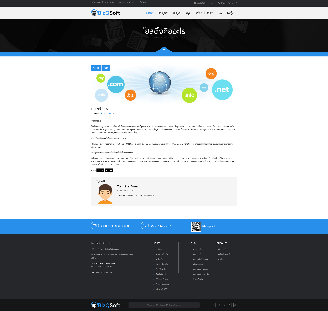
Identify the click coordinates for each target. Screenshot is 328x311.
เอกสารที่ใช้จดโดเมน (200, 259)
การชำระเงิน (197, 249)
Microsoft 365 (161, 289)
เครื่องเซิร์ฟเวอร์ (224, 254)
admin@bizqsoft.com (104, 272)
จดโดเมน (158, 249)
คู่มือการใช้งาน (198, 254)
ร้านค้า (210, 13)
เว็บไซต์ (199, 13)
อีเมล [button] (188, 13)
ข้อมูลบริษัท (222, 249)
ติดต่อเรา (221, 259)
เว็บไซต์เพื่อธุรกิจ (161, 264)
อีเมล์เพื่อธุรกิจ (160, 269)
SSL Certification (162, 279)
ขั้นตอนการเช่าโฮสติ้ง (201, 274)
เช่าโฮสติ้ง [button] (163, 13)
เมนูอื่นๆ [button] (230, 13)
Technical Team (127, 186)
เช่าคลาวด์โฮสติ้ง (161, 254)
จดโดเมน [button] (177, 13)
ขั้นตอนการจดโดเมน (200, 269)
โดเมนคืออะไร (198, 279)
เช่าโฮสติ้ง (159, 259)
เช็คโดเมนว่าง (198, 264)
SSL (220, 13)
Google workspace (163, 284)
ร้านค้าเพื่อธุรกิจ (161, 274)
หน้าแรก (149, 13)
